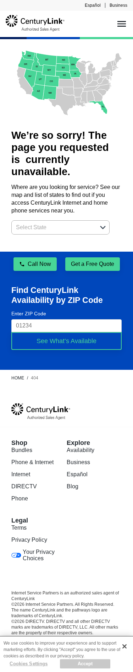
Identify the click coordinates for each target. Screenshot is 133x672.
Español (93, 5)
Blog (72, 486)
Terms (19, 528)
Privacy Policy (29, 540)
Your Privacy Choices (39, 555)
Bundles (21, 450)
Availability (80, 450)
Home (17, 378)
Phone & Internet (32, 462)
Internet (20, 474)
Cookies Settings (29, 663)
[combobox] (53, 227)
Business (118, 5)
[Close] (124, 646)
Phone (19, 498)
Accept (85, 663)
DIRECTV (24, 486)
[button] (102, 227)
